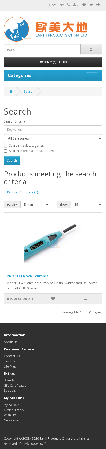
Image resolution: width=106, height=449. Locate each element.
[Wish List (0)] (84, 5)
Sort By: (12, 204)
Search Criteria (14, 121)
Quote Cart (55, 5)
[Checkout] (98, 5)
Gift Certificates (15, 385)
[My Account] (76, 5)
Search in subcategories (26, 145)
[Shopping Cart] (91, 5)
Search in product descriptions (31, 151)
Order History (14, 410)
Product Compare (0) (22, 192)
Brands (9, 380)
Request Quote (20, 299)
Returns (9, 361)
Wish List (10, 415)
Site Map (10, 366)
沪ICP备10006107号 (33, 444)
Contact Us (12, 356)
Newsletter (12, 420)
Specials (10, 390)
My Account (12, 405)
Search (29, 91)
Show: (64, 204)
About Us (10, 342)
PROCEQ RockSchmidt (27, 276)
